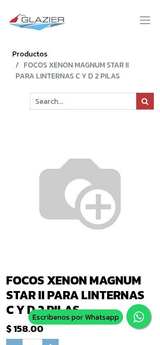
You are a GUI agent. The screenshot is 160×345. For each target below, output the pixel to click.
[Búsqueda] (145, 101)
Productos (30, 53)
